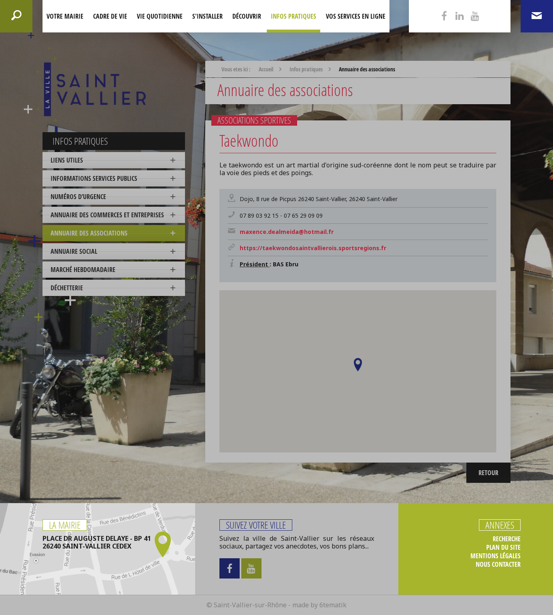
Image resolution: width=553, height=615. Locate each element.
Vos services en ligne (355, 16)
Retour (488, 472)
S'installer (207, 16)
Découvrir (246, 16)
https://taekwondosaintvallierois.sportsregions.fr (313, 248)
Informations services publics (94, 178)
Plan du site (503, 547)
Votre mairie (65, 16)
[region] (357, 371)
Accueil (266, 69)
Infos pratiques (293, 16)
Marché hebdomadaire (83, 269)
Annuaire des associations (89, 233)
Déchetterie (67, 287)
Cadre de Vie (110, 16)
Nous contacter (498, 564)
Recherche (507, 539)
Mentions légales (495, 556)
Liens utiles (67, 160)
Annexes (499, 525)
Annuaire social (74, 251)
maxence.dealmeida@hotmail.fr (287, 232)
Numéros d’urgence (78, 196)
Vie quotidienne (160, 16)
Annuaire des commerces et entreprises (107, 214)
